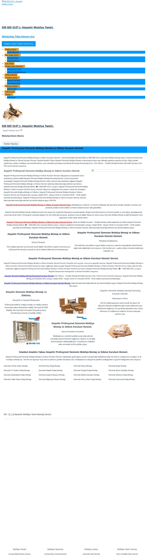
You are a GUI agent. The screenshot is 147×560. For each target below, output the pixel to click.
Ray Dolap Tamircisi (13, 61)
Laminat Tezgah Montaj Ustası (16, 72)
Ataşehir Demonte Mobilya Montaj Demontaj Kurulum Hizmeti (29, 276)
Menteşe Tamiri (12, 89)
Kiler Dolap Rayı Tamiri (14, 69)
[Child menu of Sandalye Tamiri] (22, 78)
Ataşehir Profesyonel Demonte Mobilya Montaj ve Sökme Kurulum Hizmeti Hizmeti (37, 283)
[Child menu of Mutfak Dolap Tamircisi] (27, 67)
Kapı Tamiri (9, 63)
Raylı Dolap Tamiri (12, 58)
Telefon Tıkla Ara (11, 144)
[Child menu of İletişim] (15, 95)
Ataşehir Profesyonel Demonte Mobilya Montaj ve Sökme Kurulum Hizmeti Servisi (39, 222)
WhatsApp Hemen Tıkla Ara (13, 136)
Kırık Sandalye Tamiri (13, 83)
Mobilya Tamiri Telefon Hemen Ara (18, 44)
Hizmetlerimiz (11, 97)
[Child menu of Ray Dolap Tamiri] (22, 55)
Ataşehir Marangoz (13, 52)
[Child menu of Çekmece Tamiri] (22, 86)
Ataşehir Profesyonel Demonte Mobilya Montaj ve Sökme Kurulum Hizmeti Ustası (38, 205)
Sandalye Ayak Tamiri (13, 80)
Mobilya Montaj (11, 75)
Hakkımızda (9, 92)
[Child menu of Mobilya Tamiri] (20, 50)
